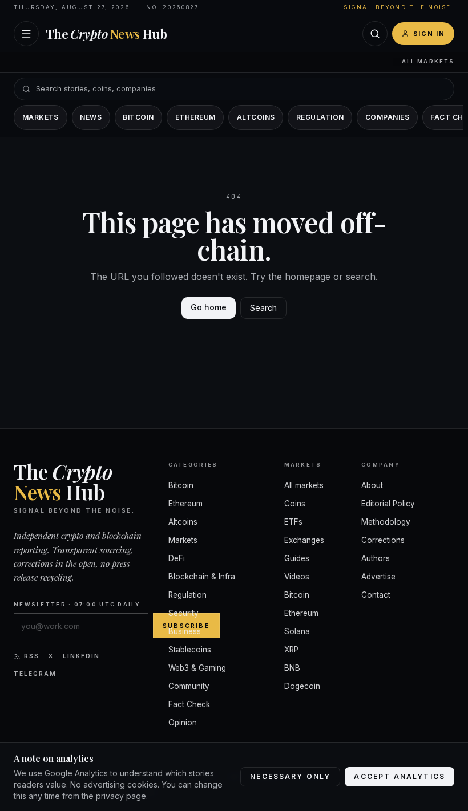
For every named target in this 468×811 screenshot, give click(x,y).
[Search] (375, 33)
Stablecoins (189, 649)
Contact (375, 594)
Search (263, 308)
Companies (387, 117)
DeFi (176, 558)
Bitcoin (138, 117)
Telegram (35, 673)
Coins (294, 503)
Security (183, 613)
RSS (31, 655)
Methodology (385, 521)
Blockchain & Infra (201, 576)
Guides (296, 558)
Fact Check (189, 704)
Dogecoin (302, 686)
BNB (292, 667)
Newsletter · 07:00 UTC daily (77, 604)
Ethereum (195, 117)
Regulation (320, 117)
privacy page (121, 796)
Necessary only (290, 776)
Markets (40, 117)
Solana (297, 631)
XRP (291, 649)
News (91, 117)
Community (188, 686)
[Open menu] (26, 33)
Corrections (383, 540)
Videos (296, 576)
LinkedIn (81, 655)
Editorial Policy (388, 503)
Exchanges (304, 540)
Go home (209, 307)
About (372, 485)
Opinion (182, 722)
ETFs (293, 521)
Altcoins (256, 117)
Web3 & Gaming (197, 667)
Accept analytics (399, 776)
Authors (375, 558)
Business (184, 631)
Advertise (378, 576)
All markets (428, 61)
